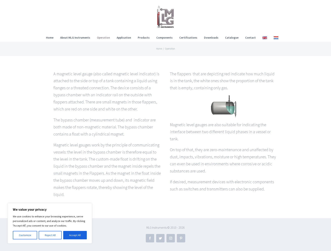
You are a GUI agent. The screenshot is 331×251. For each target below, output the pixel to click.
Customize (25, 235)
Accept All (75, 235)
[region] (50, 223)
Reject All (50, 235)
